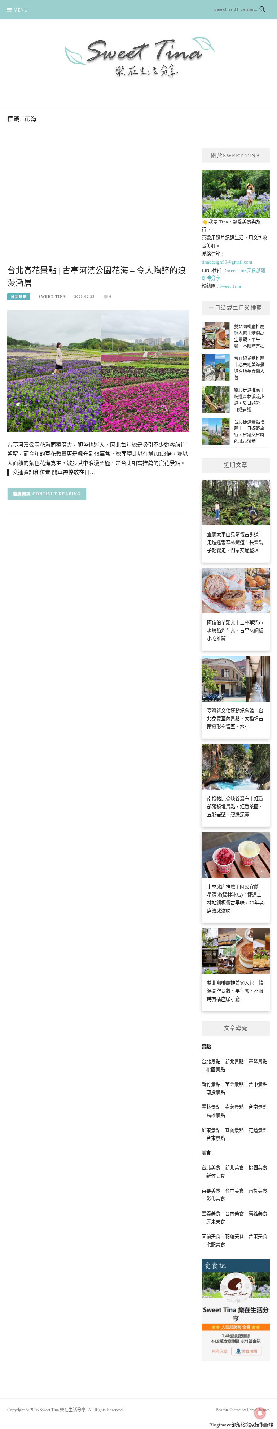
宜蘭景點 (234, 1130)
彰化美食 (215, 1199)
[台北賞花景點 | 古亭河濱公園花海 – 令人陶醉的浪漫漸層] (98, 370)
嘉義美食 (211, 1213)
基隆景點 (258, 1061)
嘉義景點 (234, 1107)
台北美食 (211, 1167)
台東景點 (215, 1138)
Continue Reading (56, 494)
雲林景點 (211, 1107)
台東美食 (258, 1236)
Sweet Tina (52, 297)
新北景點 (234, 1061)
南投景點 (215, 1092)
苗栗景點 (234, 1084)
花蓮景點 (258, 1130)
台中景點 (258, 1084)
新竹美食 (215, 1176)
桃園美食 (258, 1167)
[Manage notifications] (260, 1413)
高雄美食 (258, 1213)
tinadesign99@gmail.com (227, 262)
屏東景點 (211, 1130)
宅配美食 (215, 1244)
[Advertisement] (98, 206)
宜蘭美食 (211, 1236)
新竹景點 (211, 1084)
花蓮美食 (234, 1236)
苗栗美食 (211, 1191)
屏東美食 (215, 1221)
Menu (21, 10)
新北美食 (234, 1167)
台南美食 (234, 1213)
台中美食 (234, 1191)
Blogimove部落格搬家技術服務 (241, 1425)
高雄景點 (215, 1115)
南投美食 (258, 1191)
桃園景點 (215, 1069)
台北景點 (19, 297)
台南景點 (258, 1107)
